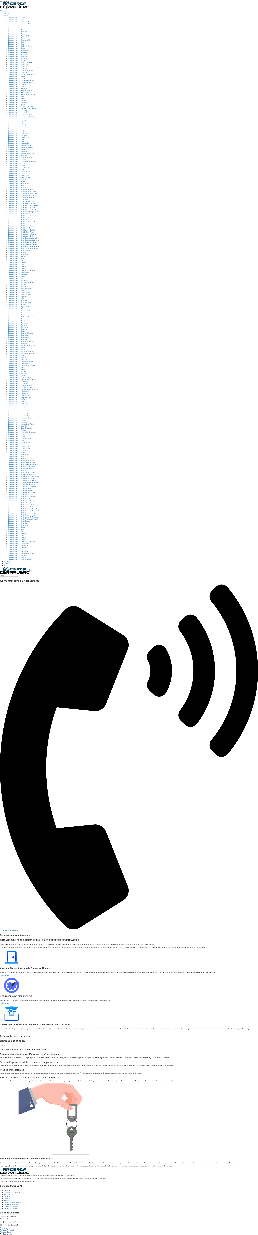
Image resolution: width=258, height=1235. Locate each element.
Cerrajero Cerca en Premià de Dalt (19, 175)
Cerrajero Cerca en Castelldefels (18, 66)
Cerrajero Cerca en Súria (16, 258)
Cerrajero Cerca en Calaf (16, 44)
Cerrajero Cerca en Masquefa (17, 135)
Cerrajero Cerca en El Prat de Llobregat (20, 90)
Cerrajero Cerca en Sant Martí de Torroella (21, 222)
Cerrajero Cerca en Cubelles (17, 84)
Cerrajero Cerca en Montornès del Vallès (21, 153)
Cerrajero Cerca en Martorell (17, 131)
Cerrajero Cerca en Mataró (16, 139)
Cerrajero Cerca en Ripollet (16, 181)
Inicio (5, 12)
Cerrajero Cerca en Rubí (16, 185)
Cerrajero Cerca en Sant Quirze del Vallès (21, 230)
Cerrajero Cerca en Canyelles (17, 54)
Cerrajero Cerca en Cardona (17, 60)
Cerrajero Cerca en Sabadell (17, 187)
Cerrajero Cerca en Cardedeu (17, 58)
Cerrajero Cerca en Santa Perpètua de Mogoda (23, 248)
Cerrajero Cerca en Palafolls (17, 159)
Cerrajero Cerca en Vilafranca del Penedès (21, 282)
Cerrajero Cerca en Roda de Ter (18, 183)
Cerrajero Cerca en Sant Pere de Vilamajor (21, 226)
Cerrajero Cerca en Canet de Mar (19, 50)
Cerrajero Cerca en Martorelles (18, 133)
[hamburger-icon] (1, 10)
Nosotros (7, 561)
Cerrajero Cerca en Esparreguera (19, 92)
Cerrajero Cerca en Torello (16, 268)
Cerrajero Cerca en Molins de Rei (18, 143)
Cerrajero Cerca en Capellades (18, 56)
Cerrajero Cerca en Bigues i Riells (19, 36)
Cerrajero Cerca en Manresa (17, 129)
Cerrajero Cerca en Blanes (16, 38)
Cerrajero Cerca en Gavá (16, 96)
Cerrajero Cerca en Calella (16, 48)
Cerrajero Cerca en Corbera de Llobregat (21, 80)
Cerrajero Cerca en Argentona (17, 26)
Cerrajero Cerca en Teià (15, 260)
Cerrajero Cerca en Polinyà (16, 173)
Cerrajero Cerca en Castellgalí (17, 68)
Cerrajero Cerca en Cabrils (16, 42)
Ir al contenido (4, 1)
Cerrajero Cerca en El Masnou (18, 88)
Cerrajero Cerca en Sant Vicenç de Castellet (22, 234)
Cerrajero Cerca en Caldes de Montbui (20, 46)
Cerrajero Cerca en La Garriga (18, 111)
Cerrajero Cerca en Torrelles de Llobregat (21, 270)
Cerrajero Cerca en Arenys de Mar (19, 22)
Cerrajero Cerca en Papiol (16, 165)
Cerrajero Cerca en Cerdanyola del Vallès (21, 74)
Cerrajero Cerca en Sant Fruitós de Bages (21, 214)
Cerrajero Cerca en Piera (16, 169)
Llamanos (3, 1045)
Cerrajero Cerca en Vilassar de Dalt (19, 289)
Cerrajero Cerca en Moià (16, 141)
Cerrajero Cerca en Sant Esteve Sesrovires (22, 204)
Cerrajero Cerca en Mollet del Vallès (19, 145)
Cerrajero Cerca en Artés (16, 28)
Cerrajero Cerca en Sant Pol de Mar (19, 228)
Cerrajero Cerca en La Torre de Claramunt (21, 117)
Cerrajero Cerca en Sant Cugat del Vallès (21, 202)
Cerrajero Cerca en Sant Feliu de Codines (21, 208)
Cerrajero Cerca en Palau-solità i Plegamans (22, 161)
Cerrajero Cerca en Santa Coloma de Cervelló (22, 238)
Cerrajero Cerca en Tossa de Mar (19, 272)
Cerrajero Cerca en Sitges (16, 256)
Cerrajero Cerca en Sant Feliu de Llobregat (22, 210)
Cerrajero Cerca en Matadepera (18, 137)
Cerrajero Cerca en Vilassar (17, 286)
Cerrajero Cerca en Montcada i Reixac (20, 147)
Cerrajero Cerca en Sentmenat (18, 254)
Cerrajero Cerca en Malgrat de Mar (19, 127)
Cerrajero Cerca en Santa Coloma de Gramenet (23, 240)
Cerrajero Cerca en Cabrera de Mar (19, 40)
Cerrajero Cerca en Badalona (17, 30)
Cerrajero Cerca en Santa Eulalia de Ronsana (22, 244)
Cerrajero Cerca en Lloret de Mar (18, 125)
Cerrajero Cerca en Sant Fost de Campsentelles (23, 212)
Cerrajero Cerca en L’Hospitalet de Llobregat (22, 109)
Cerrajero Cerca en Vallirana (17, 276)
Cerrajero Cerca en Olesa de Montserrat (21, 157)
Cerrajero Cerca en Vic (15, 278)
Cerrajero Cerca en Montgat (17, 149)
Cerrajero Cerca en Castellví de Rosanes (21, 70)
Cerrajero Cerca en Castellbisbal (18, 64)
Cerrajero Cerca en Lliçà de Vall (18, 123)
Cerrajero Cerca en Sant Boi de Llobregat (21, 198)
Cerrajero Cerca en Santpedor (17, 252)
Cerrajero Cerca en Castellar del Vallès (20, 62)
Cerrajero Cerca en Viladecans (18, 280)
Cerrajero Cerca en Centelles (17, 72)
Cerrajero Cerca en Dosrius (17, 86)
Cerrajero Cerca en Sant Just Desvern (20, 220)
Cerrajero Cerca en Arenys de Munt (19, 24)
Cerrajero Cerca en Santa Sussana (19, 250)
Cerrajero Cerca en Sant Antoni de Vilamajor (22, 196)
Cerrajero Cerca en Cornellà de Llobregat (21, 82)
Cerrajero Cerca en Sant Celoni (18, 200)
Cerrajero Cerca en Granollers (17, 103)
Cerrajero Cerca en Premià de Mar (19, 177)
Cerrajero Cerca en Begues (17, 34)
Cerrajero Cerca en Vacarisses (18, 274)
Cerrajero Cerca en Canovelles (18, 52)
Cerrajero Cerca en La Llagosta (18, 113)
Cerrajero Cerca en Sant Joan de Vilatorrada (22, 216)
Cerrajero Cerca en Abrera (16, 18)
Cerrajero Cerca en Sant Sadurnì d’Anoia (21, 232)
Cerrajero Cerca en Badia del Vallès (19, 32)
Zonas (6, 16)
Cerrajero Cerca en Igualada (17, 105)
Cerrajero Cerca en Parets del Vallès (19, 167)
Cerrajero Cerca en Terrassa (17, 262)
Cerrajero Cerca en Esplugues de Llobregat (22, 94)
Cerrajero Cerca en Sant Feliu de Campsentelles (23, 206)
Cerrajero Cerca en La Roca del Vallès (20, 115)
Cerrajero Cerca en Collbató (17, 78)
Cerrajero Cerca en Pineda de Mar (19, 171)
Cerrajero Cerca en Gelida (16, 99)
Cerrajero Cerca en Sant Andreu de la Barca (22, 191)
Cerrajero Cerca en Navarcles (17, 155)
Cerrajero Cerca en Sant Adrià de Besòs (21, 189)
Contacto (7, 563)
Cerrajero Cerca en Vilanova (17, 284)
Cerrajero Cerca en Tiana (16, 264)
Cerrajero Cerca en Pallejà (16, 163)
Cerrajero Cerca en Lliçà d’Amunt (18, 121)
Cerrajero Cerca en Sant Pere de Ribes (20, 224)
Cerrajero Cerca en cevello (16, 76)
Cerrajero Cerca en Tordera (17, 266)
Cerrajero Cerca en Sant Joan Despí (19, 218)
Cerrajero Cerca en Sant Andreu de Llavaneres (23, 194)
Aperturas (7, 14)
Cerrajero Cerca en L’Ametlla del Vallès (20, 107)
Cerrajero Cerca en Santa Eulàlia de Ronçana (22, 242)
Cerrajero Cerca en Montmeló (17, 151)
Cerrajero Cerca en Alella (16, 20)
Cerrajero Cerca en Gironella (17, 101)
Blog (5, 565)
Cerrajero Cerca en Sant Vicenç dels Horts (21, 236)
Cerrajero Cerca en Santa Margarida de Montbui (23, 246)
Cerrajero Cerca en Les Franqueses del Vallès (23, 119)
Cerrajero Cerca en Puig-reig (17, 179)
